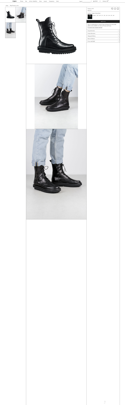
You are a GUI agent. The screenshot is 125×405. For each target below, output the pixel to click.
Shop (11, 5)
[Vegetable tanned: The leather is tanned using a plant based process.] (115, 8)
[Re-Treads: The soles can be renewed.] (112, 8)
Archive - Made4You (33, 1)
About (57, 1)
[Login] (100, 1)
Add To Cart (103, 21)
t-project (45, 1)
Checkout (104, 1)
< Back (6, 5)
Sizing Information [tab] (91, 30)
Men (26, 1)
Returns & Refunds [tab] (91, 38)
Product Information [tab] (91, 33)
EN (93, 1)
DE (96, 1)
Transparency (51, 1)
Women (21, 1)
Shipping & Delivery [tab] (92, 36)
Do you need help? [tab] (91, 41)
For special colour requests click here (95, 27)
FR (95, 1)
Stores (40, 1)
